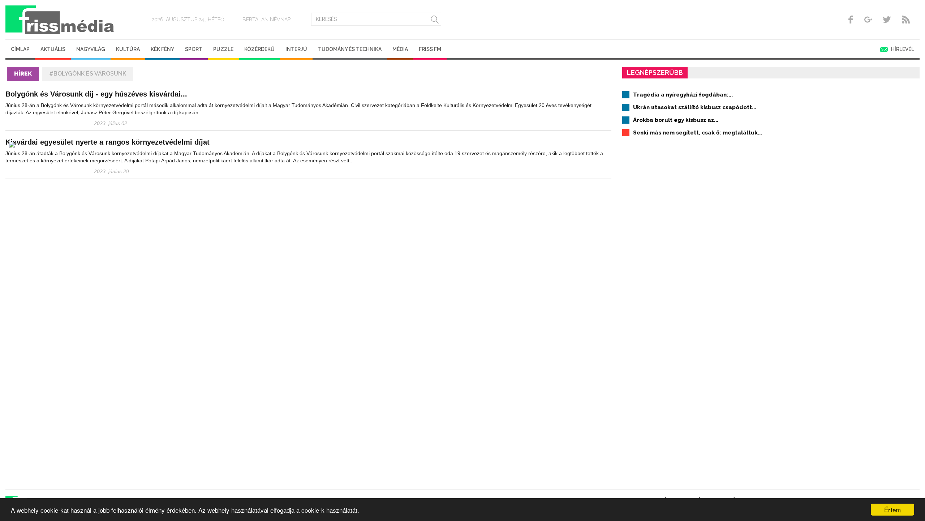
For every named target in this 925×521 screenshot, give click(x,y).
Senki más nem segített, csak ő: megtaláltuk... (697, 132)
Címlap (20, 49)
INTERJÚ (296, 49)
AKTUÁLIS (52, 49)
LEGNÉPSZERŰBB (655, 72)
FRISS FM (430, 49)
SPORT (193, 49)
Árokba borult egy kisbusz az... (675, 120)
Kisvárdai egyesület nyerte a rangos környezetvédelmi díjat (107, 142)
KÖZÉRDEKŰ (259, 49)
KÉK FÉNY (162, 49)
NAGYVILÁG (90, 49)
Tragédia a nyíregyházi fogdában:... (683, 94)
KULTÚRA (128, 49)
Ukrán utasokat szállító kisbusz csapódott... (694, 107)
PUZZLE (223, 49)
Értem (892, 509)
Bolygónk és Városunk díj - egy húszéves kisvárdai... (96, 94)
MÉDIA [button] (400, 49)
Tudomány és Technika (350, 49)
